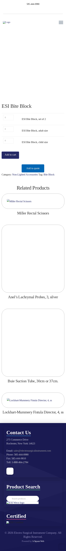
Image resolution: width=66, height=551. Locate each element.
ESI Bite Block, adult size (35, 130)
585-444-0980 (21, 454)
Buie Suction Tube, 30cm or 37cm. (33, 381)
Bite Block (49, 174)
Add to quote (33, 168)
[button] (61, 22)
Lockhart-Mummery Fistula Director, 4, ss (33, 412)
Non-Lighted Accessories (25, 174)
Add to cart (10, 154)
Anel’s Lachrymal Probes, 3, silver (33, 297)
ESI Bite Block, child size (35, 142)
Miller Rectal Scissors (33, 213)
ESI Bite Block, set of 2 (34, 119)
